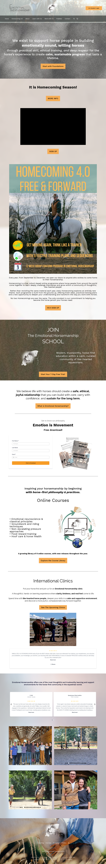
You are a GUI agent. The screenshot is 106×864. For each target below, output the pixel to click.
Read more (53, 660)
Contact (67, 18)
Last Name (15, 447)
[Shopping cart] (77, 18)
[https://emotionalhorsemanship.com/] (19, 8)
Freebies (59, 18)
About (27, 18)
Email (14, 454)
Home (7, 18)
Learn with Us (37, 18)
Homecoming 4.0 (17, 18)
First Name (15, 441)
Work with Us (49, 18)
